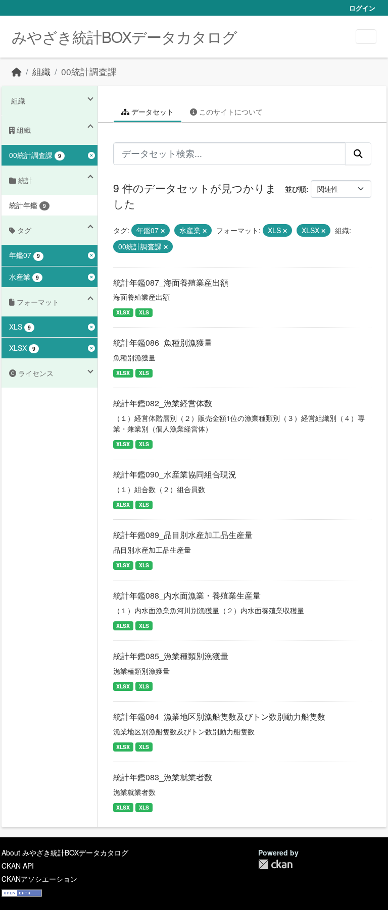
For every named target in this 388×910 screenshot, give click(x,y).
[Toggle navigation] (366, 36)
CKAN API (18, 866)
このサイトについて (230, 111)
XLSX (123, 312)
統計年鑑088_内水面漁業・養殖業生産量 (187, 595)
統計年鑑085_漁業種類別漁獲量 (170, 656)
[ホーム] (17, 71)
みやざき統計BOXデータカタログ (124, 36)
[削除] (163, 231)
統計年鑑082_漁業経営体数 (162, 403)
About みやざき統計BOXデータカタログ (65, 852)
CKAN (275, 864)
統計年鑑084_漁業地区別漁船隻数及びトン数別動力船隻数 (219, 716)
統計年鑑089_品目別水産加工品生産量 (183, 535)
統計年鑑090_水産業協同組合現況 (174, 474)
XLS (144, 312)
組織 (41, 71)
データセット (151, 111)
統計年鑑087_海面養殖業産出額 (170, 282)
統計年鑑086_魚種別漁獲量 (162, 342)
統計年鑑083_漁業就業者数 (162, 777)
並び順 (295, 189)
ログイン (362, 8)
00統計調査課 (89, 71)
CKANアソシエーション (39, 879)
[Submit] (358, 153)
